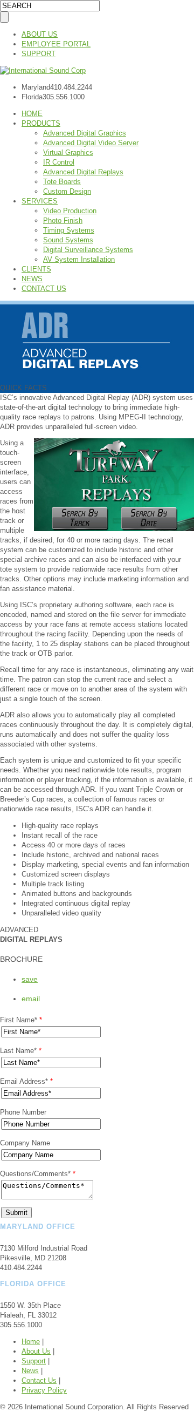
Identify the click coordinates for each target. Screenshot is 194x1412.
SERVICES (40, 201)
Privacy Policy (44, 1390)
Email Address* (26, 1081)
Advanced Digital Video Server (90, 143)
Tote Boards (62, 182)
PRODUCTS (41, 123)
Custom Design (67, 191)
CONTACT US (44, 288)
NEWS (32, 279)
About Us (36, 1351)
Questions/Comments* (37, 1174)
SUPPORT (39, 54)
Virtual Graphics (68, 152)
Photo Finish (62, 220)
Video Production (69, 211)
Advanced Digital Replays (83, 172)
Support (34, 1361)
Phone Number (23, 1112)
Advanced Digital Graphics (84, 133)
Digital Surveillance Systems (88, 250)
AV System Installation (79, 259)
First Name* (21, 1020)
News (30, 1371)
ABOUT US (40, 34)
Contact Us (39, 1380)
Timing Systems (68, 230)
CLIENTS (36, 269)
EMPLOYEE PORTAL (56, 44)
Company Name (25, 1143)
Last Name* (20, 1051)
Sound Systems (68, 240)
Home (31, 1342)
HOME (32, 114)
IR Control (58, 162)
